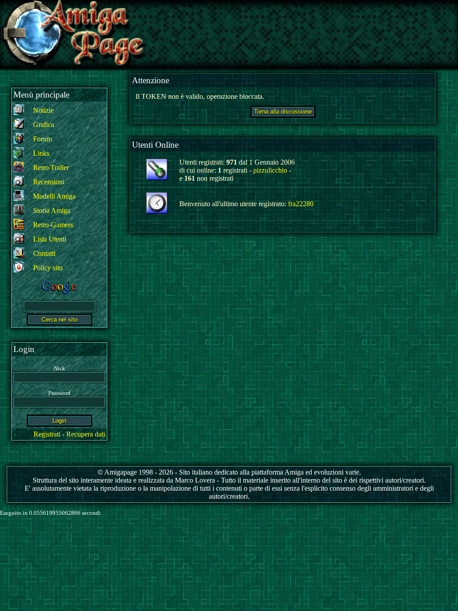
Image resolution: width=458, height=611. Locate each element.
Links (41, 153)
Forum (42, 139)
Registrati (47, 434)
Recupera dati (85, 434)
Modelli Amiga (54, 196)
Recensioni (48, 182)
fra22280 (301, 204)
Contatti (44, 253)
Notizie (43, 110)
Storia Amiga (51, 210)
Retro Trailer (51, 167)
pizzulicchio (270, 170)
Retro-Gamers (53, 225)
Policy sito (48, 268)
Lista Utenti (49, 239)
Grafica (43, 124)
